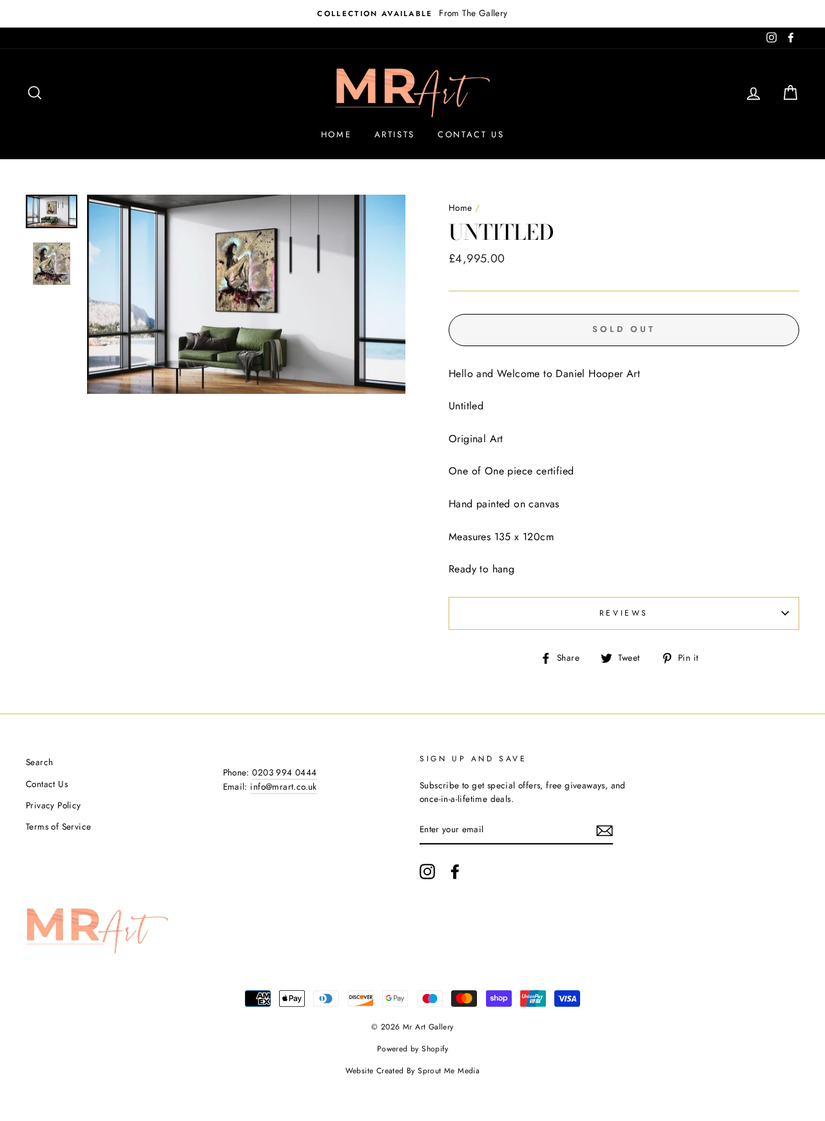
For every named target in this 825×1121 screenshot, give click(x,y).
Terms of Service (58, 826)
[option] (412, 13)
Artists (394, 134)
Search (39, 761)
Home (336, 134)
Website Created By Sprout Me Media (412, 1071)
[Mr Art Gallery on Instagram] (427, 871)
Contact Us (471, 134)
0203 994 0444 (284, 772)
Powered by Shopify (412, 1049)
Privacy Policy (53, 805)
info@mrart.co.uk (283, 786)
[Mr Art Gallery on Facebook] (455, 871)
